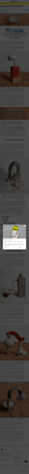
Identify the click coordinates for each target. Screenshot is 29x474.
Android (20, 247)
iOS (14, 247)
